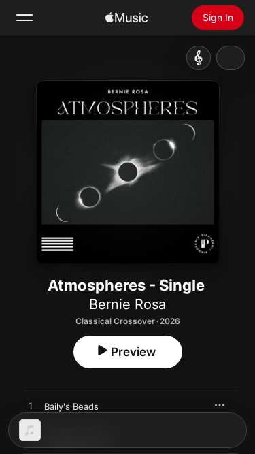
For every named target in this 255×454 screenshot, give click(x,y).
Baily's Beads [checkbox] (71, 406)
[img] (126, 18)
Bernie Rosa (127, 304)
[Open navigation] (24, 18)
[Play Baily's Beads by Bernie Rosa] (30, 406)
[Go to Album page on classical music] (198, 58)
